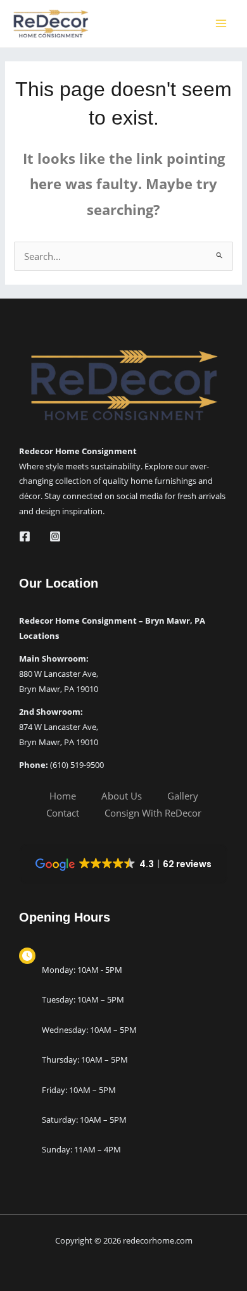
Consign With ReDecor (152, 812)
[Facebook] (24, 536)
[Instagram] (55, 536)
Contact (62, 812)
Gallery (182, 795)
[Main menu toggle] (221, 23)
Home (62, 795)
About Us (121, 795)
